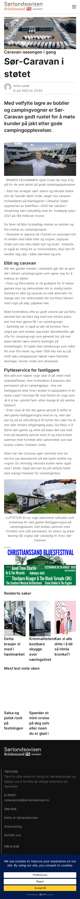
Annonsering (13, 826)
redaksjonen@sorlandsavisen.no (26, 800)
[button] (74, 7)
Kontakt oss (12, 835)
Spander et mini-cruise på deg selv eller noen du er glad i (39, 723)
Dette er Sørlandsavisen (21, 817)
